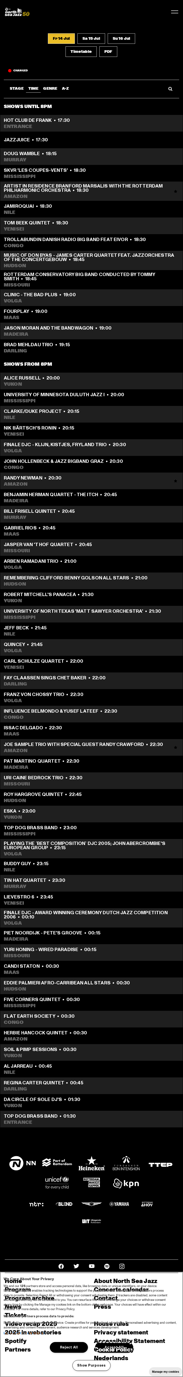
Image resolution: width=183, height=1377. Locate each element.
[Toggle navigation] (174, 12)
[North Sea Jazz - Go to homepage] (17, 12)
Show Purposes (91, 1365)
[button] (61, 38)
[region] (91, 1324)
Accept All (114, 1347)
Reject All (69, 1347)
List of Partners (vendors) (24, 1333)
